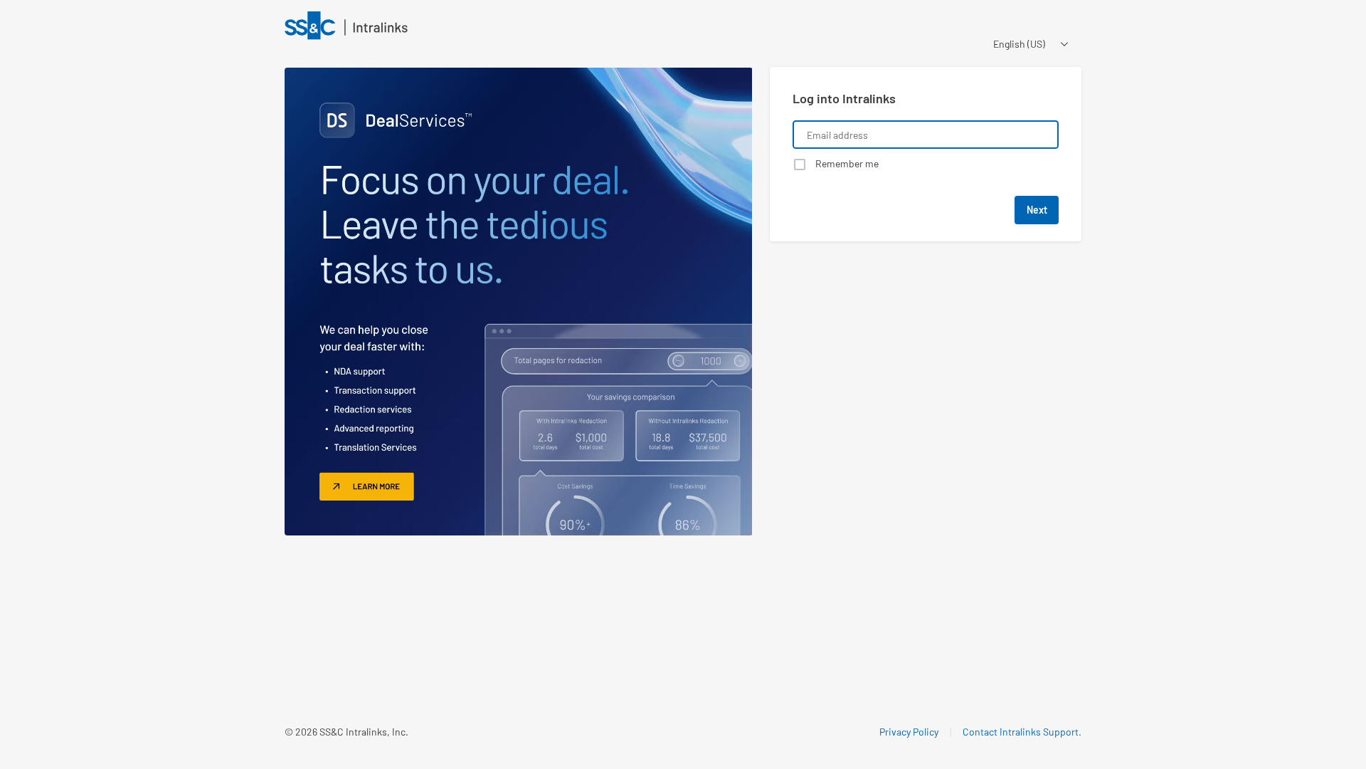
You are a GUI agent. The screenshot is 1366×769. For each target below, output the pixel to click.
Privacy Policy (908, 732)
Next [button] (1037, 210)
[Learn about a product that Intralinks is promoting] (519, 302)
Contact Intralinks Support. (1022, 732)
